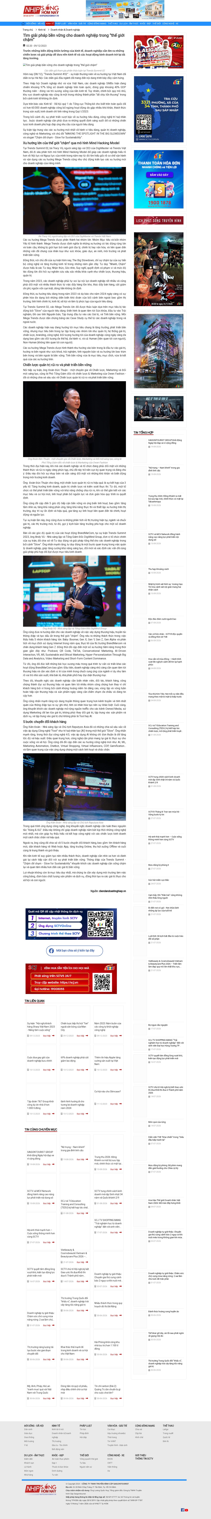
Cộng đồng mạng (97, 23)
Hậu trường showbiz (116, 1433)
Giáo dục (28, 1433)
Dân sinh (28, 1429)
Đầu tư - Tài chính (60, 1445)
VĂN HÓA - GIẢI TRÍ (117, 1425)
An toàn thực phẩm (60, 1459)
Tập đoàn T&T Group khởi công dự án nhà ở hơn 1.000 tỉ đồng (40, 1104)
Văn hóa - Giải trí (77, 23)
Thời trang (112, 1437)
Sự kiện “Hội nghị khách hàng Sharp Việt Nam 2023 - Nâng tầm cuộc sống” (41, 1026)
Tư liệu (83, 1463)
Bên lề (165, 1441)
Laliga (165, 1429)
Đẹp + (54, 1463)
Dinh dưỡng (57, 1471)
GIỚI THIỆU (140, 1455)
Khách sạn (29, 1463)
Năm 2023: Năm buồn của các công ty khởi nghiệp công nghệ (107, 1026)
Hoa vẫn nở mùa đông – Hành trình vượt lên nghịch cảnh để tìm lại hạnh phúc (165, 662)
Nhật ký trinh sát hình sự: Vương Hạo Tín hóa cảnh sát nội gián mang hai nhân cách (165, 587)
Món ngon (28, 1471)
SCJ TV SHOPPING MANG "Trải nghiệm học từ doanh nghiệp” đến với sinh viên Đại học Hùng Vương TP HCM (108, 1227)
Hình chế (139, 1437)
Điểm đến (28, 1459)
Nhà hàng (28, 1475)
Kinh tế (50, 23)
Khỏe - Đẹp (145, 23)
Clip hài (138, 1433)
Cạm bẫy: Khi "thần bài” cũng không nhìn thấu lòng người (165, 896)
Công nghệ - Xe (170, 23)
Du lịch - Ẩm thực (129, 23)
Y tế (26, 1445)
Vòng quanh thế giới (89, 1459)
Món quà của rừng (157, 1122)
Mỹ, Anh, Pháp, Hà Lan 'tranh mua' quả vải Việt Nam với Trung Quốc (39, 1389)
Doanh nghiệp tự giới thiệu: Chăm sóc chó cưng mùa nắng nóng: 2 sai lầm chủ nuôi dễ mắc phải (166, 1276)
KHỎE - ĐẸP (58, 1455)
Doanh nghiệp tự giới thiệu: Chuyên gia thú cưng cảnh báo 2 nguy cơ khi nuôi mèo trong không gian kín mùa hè (108, 1281)
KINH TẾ (56, 1425)
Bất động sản (58, 1449)
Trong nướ (167, 1433)
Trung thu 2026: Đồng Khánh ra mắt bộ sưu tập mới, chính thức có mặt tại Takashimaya (165, 499)
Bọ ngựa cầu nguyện (158, 1025)
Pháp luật (60, 23)
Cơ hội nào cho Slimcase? (107, 1091)
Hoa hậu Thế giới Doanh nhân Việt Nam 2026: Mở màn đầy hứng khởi (164, 1201)
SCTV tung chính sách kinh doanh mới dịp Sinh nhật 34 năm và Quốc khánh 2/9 (108, 1194)
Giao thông (29, 1437)
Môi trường (29, 1441)
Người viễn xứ (86, 1467)
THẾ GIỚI (84, 1455)
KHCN (110, 1459)
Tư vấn (55, 1475)
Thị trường (56, 1441)
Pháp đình (84, 1433)
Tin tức (83, 1429)
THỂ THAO (168, 1425)
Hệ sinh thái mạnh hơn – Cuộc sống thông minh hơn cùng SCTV (41, 1233)
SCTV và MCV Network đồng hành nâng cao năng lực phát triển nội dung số (40, 1194)
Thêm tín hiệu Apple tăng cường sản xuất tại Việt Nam (107, 1060)
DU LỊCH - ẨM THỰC (34, 1455)
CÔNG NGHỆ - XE (115, 1455)
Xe (108, 1471)
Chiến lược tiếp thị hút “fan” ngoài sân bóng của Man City (75, 1026)
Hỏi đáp (83, 1437)
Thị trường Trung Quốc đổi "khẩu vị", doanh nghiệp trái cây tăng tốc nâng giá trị (75, 1301)
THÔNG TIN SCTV (144, 1458)
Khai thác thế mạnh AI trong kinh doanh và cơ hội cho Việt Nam (74, 1350)
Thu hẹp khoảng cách (158, 569)
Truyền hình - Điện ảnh (117, 1445)
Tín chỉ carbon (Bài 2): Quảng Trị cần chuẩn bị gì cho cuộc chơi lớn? (107, 1389)
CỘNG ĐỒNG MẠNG (145, 1425)
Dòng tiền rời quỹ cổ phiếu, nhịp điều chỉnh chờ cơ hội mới (74, 1389)
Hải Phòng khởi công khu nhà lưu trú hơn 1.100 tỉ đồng (107, 1345)
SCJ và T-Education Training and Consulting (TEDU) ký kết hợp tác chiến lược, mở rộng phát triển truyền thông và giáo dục (75, 1207)
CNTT (109, 1463)
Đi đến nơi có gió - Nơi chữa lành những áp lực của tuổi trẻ (163, 909)
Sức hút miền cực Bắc (158, 880)
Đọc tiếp (46, 1036)
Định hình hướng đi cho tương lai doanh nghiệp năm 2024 (72, 1104)
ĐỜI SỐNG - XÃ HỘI (34, 1425)
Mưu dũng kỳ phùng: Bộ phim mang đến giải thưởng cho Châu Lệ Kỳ (165, 1166)
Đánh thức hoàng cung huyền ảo (163, 1311)
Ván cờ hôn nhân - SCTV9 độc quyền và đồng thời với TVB (165, 635)
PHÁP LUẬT (86, 1425)
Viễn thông (112, 1467)
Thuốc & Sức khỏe (60, 1467)
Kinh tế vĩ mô (57, 1429)
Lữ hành (27, 1467)
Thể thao (113, 23)
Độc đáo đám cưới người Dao (162, 619)
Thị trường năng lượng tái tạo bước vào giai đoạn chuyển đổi (40, 1350)
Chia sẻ (138, 1429)
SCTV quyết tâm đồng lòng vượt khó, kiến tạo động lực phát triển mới (41, 1272)
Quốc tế (166, 1437)
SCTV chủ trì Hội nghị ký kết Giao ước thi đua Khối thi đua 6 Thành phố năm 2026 (165, 1090)
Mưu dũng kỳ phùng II (158, 865)
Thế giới (156, 23)
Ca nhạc (111, 1429)
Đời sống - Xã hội (35, 23)
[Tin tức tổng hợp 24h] (41, 3)
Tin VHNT (111, 1441)
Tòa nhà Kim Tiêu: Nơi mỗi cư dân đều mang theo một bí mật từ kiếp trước (166, 695)
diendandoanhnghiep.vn (112, 891)
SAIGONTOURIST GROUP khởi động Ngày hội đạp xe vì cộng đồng (40, 1155)
